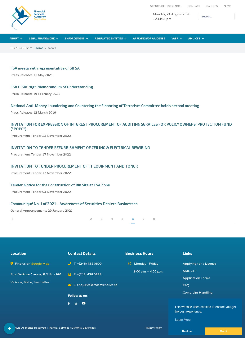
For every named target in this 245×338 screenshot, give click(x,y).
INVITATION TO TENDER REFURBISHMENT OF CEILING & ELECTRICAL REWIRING (80, 147)
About (14, 38)
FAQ (186, 285)
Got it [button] (223, 331)
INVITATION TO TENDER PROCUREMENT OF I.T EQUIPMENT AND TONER (74, 166)
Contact (194, 6)
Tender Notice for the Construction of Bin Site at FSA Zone (60, 185)
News (227, 6)
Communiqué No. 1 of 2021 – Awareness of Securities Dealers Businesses (74, 203)
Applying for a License (149, 38)
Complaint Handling (197, 293)
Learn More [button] (183, 319)
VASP (175, 38)
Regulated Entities (109, 38)
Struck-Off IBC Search (165, 6)
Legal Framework (42, 38)
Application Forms (196, 278)
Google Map (40, 264)
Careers (212, 6)
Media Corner (19, 48)
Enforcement (75, 38)
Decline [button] (187, 331)
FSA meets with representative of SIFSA (45, 68)
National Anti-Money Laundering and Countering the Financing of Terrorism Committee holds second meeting (105, 105)
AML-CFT (194, 38)
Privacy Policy (153, 327)
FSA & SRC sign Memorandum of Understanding (52, 86)
